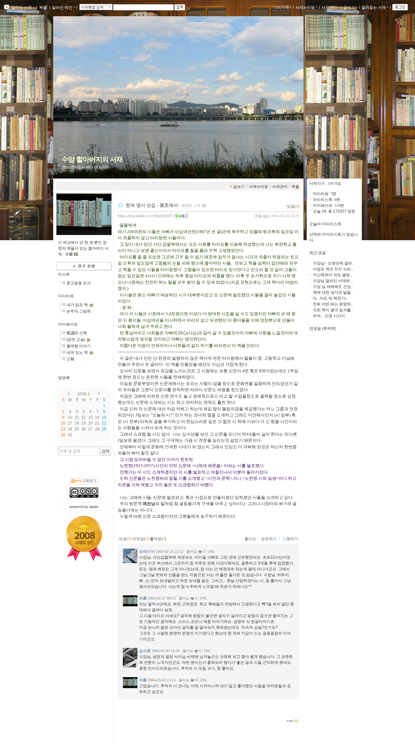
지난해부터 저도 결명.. (332, 275)
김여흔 (145, 651)
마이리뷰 (66, 296)
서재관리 (329, 7)
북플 (43, 7)
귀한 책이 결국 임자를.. (333, 310)
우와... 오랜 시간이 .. (330, 316)
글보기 (239, 186)
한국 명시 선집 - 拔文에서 (152, 205)
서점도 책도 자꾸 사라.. (333, 269)
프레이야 (147, 551)
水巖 (258, 216)
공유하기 (269, 539)
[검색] (105, 451)
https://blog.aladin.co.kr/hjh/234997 (145, 216)
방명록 (64, 378)
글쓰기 (349, 7)
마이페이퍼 (67, 324)
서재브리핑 (305, 7)
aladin (93, 507)
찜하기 (292, 539)
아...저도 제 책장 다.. (330, 298)
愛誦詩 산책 (76, 333)
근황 (70, 359)
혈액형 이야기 (78, 346)
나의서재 (281, 7)
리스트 (64, 274)
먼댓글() (140, 539)
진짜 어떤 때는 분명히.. (333, 304)
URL (211, 551)
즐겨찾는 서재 (374, 7)
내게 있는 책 (77, 352)
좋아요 (250, 539)
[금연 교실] (75, 339)
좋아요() (158, 539)
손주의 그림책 (78, 311)
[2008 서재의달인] (84, 538)
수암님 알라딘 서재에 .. (333, 280)
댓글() (293, 206)
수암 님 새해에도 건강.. (333, 286)
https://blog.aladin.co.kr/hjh (85, 167)
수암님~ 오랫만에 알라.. (333, 263)
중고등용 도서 (78, 283)
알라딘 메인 (62, 7)
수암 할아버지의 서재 (92, 159)
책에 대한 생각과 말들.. (333, 292)
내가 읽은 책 (77, 305)
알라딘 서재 (21, 7)
